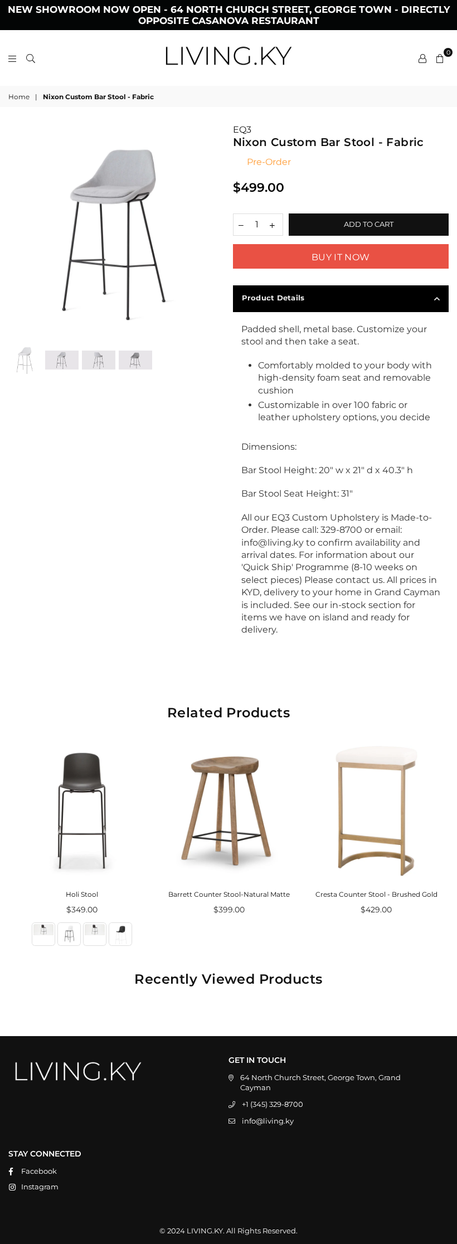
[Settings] (422, 58)
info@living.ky (268, 1120)
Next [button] (215, 232)
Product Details (273, 297)
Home (19, 97)
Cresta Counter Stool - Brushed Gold (376, 894)
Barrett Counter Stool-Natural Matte (229, 894)
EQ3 (242, 129)
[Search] (30, 58)
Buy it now (341, 257)
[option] (116, 232)
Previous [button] (18, 232)
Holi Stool (82, 894)
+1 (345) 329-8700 (272, 1104)
